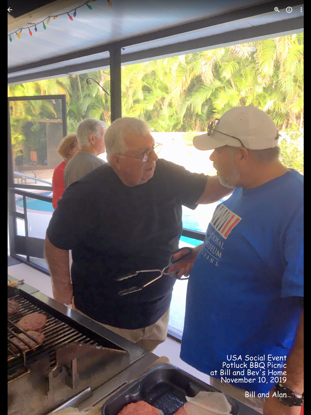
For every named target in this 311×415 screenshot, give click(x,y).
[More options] (301, 10)
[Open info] (289, 10)
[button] (17, 207)
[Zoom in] (277, 10)
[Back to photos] (9, 9)
